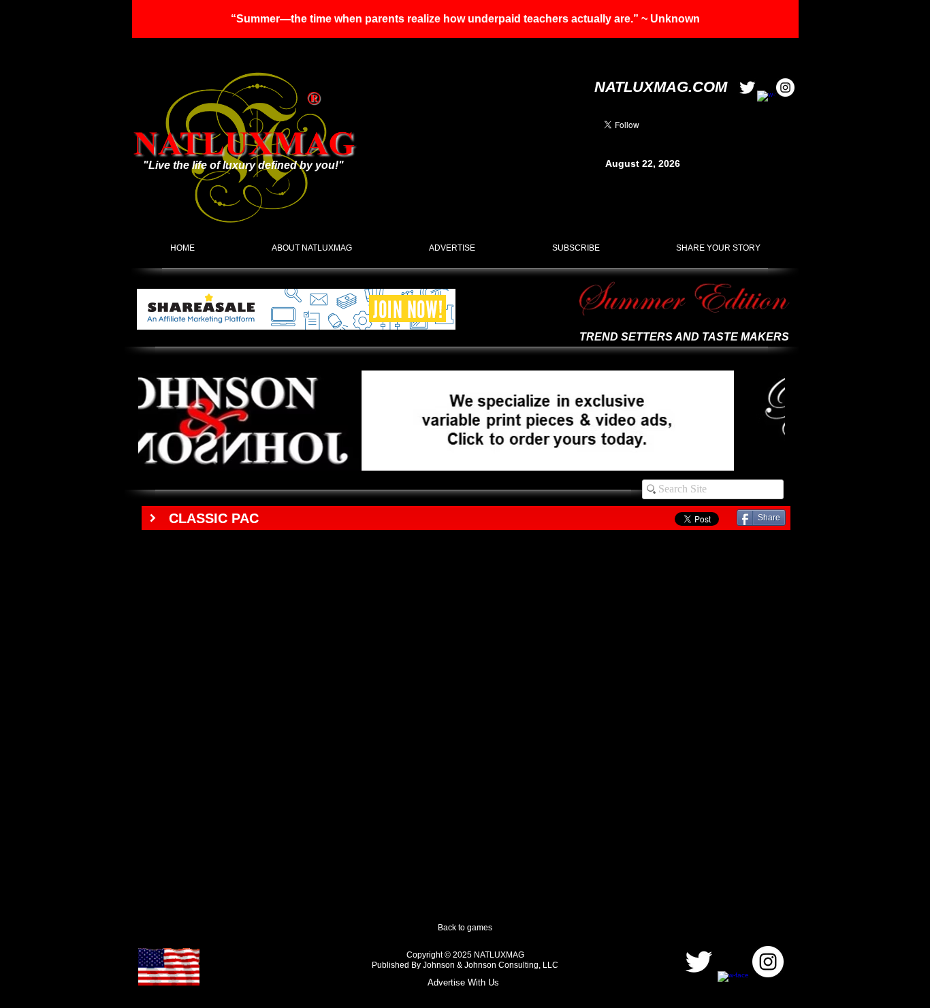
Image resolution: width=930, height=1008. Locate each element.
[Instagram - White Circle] (785, 87)
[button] (465, 19)
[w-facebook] (766, 100)
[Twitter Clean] (747, 87)
